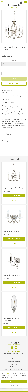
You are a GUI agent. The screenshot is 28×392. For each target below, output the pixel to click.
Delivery (14, 364)
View (14, 200)
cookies (8, 373)
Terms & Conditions (14, 362)
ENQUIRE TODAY (14, 83)
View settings (14, 385)
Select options (14, 195)
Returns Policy (14, 367)
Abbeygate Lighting (14, 6)
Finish (14, 60)
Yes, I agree (14, 381)
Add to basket (14, 78)
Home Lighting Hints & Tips (14, 369)
